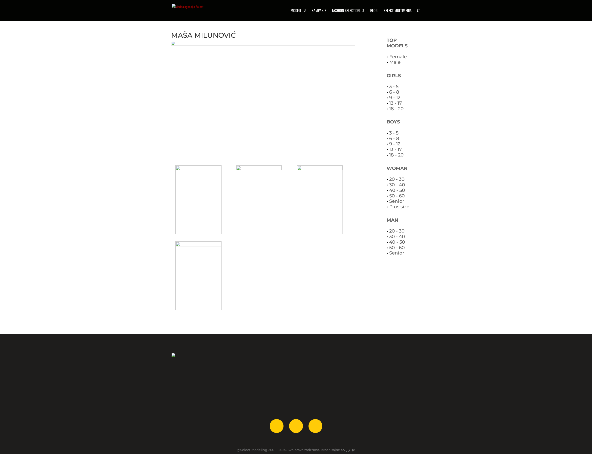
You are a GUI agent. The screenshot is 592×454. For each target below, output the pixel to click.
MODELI (296, 11)
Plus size (399, 206)
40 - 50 (397, 190)
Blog (374, 11)
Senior (396, 201)
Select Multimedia (254, 392)
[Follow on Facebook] (277, 426)
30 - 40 (397, 184)
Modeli (243, 366)
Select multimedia (398, 11)
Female (398, 56)
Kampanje (319, 11)
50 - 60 (397, 196)
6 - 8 (394, 92)
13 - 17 (395, 103)
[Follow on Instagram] (296, 426)
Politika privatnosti (320, 379)
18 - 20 (396, 108)
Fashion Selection (346, 11)
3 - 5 (393, 86)
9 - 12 (394, 97)
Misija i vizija (315, 372)
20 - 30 (396, 179)
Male (395, 62)
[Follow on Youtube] (315, 426)
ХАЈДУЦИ (348, 450)
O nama (311, 366)
